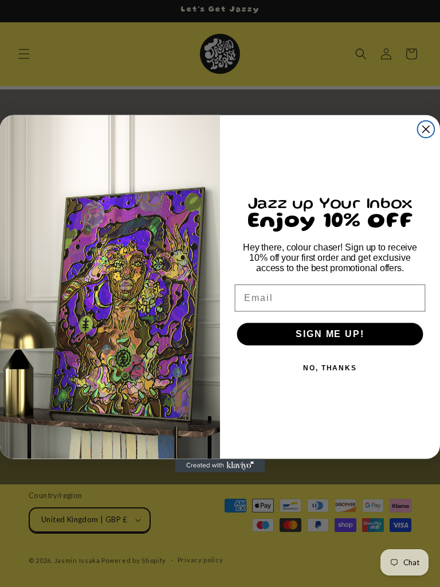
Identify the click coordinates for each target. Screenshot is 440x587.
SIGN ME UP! (330, 334)
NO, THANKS (330, 368)
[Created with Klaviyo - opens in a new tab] (220, 465)
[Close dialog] (426, 129)
